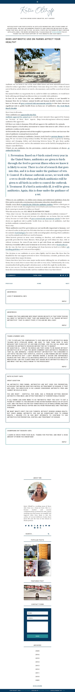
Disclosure (37, 686)
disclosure (56, 32)
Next (67, 283)
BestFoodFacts (62, 245)
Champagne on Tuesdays (17, 430)
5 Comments (11, 275)
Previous (9, 283)
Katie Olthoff (13, 376)
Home (40, 275)
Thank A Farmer (13, 336)
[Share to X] (63, 275)
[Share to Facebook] (60, 275)
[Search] (48, 534)
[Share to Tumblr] (65, 275)
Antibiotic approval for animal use (18, 117)
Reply (64, 301)
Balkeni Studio (44, 690)
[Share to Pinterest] (67, 275)
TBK (63, 690)
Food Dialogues (20, 233)
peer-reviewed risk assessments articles (36, 103)
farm (35, 275)
